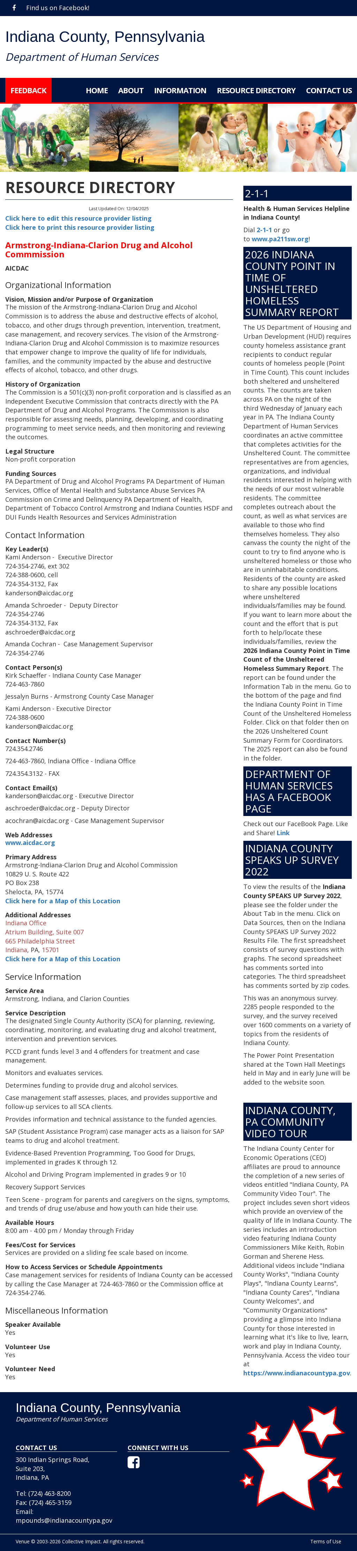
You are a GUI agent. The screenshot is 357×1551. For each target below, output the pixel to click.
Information (180, 90)
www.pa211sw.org (280, 239)
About (131, 90)
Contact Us (329, 90)
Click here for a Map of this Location (62, 901)
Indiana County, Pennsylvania (105, 36)
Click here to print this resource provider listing (79, 227)
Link (283, 833)
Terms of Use (325, 1541)
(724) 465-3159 (50, 1502)
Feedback (28, 90)
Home (97, 90)
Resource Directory (256, 90)
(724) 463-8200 (49, 1493)
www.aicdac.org (30, 842)
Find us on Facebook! (56, 7)
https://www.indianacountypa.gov (296, 1373)
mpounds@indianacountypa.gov (64, 1520)
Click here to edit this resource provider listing (78, 218)
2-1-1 (264, 230)
